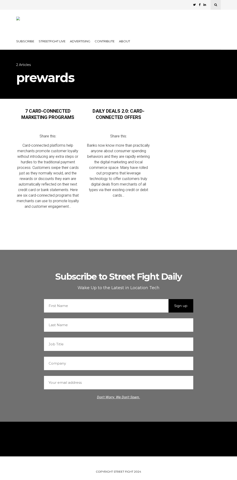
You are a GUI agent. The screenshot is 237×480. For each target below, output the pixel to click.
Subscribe (25, 41)
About (124, 41)
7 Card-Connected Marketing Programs (47, 114)
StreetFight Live (52, 41)
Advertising (80, 41)
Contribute (105, 41)
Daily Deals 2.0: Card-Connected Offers (118, 114)
